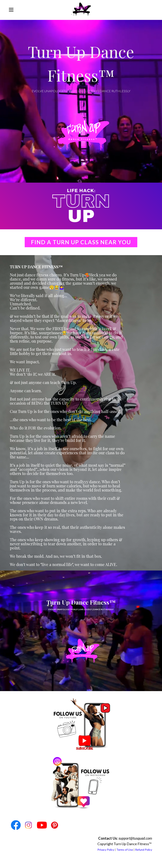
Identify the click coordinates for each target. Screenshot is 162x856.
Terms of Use (124, 849)
